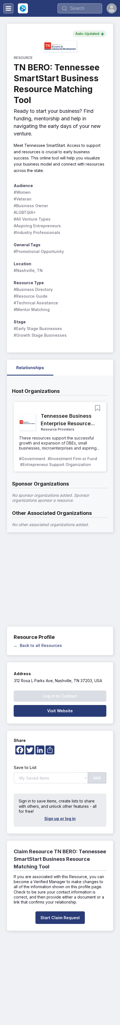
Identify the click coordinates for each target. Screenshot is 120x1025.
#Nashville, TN (28, 270)
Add (97, 777)
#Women (22, 192)
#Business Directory (33, 289)
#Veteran (23, 199)
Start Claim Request (60, 917)
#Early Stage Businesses (38, 328)
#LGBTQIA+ (25, 212)
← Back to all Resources (38, 645)
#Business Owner (31, 205)
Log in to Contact (60, 696)
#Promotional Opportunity (39, 251)
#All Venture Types (32, 219)
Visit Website (60, 710)
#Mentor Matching (32, 309)
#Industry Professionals (37, 232)
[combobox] (79, 8)
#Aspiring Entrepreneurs (37, 225)
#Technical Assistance (36, 302)
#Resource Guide (30, 296)
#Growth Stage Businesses (40, 335)
